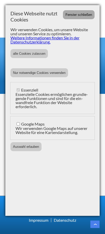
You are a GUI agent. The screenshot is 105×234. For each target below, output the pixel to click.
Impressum (38, 220)
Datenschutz (65, 220)
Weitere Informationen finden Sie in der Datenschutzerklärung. (45, 39)
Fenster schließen (78, 15)
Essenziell (29, 89)
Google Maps (33, 123)
